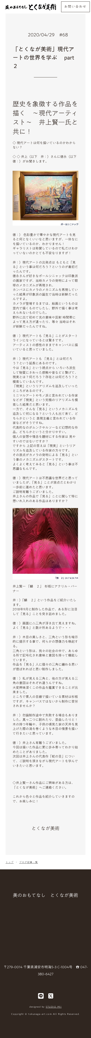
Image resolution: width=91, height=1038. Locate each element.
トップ (10, 862)
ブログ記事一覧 (28, 862)
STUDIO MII (54, 1006)
